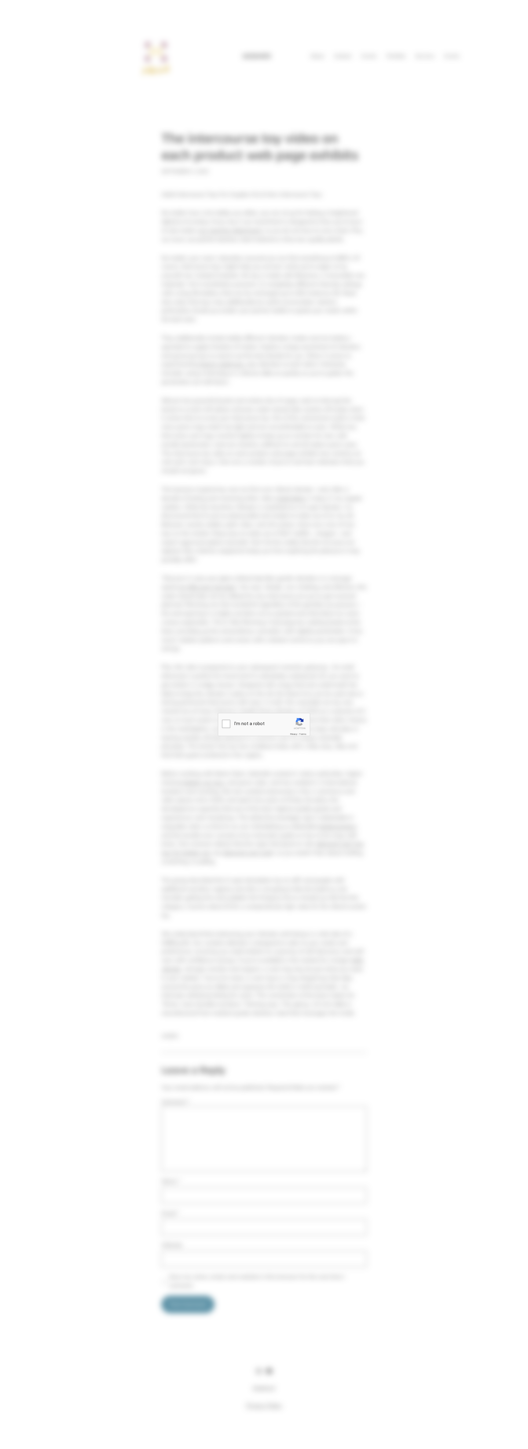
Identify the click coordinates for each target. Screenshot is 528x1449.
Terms (302, 734)
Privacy (293, 734)
